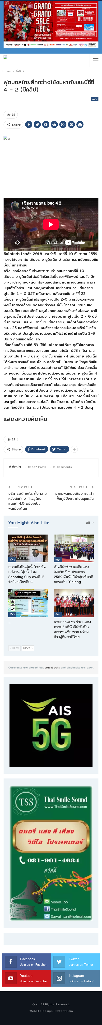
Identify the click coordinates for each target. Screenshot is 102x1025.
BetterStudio (64, 1011)
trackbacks (52, 667)
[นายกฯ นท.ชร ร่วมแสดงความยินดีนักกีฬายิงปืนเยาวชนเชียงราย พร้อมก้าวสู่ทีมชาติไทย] (74, 603)
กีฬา (94, 99)
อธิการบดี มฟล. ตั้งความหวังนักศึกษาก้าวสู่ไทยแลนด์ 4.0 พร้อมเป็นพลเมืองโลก (27, 501)
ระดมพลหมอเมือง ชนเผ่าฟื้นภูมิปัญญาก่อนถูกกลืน (74, 496)
